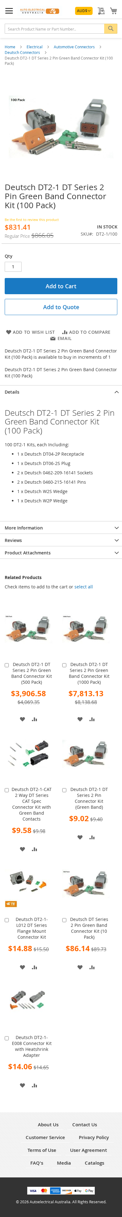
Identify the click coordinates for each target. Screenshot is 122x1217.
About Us (48, 1124)
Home (10, 46)
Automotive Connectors (75, 46)
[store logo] (39, 11)
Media (64, 1163)
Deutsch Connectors (23, 52)
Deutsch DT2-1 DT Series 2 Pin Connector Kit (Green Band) (89, 798)
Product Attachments (28, 553)
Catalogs (94, 1163)
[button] (84, 11)
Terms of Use (42, 1150)
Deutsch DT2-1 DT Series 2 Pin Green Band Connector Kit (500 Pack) (31, 673)
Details (12, 392)
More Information (24, 528)
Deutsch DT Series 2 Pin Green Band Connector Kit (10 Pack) (89, 928)
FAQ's (36, 1163)
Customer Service (45, 1137)
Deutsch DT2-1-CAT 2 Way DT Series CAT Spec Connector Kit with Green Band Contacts (32, 804)
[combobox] (61, 29)
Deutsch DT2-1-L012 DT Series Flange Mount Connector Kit (32, 928)
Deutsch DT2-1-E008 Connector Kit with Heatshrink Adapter (32, 1046)
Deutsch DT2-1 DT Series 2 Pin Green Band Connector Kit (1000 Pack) (89, 673)
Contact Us (84, 1124)
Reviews (13, 540)
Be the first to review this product (32, 219)
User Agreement (88, 1150)
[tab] (61, 391)
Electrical (35, 46)
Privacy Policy (94, 1137)
